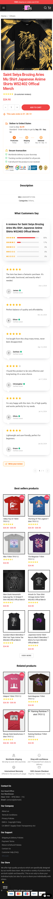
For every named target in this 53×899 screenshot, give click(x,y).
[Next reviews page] (47, 470)
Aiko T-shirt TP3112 (11, 557)
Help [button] (48, 896)
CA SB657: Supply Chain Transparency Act (18, 826)
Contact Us (6, 849)
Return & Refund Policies (11, 845)
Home (3, 16)
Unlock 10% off (5, 887)
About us (5, 811)
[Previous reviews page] (35, 470)
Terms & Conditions (9, 815)
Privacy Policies (8, 818)
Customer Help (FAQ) (10, 852)
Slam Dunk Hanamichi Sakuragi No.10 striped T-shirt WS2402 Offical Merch (14, 597)
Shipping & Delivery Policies (12, 838)
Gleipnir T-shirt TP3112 (12, 696)
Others (12, 16)
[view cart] (49, 7)
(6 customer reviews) (22, 94)
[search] (45, 7)
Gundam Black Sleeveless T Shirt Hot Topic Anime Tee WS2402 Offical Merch (14, 637)
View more (27, 655)
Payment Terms (8, 841)
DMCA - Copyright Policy (11, 822)
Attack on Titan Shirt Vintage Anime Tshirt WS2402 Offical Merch (37, 597)
